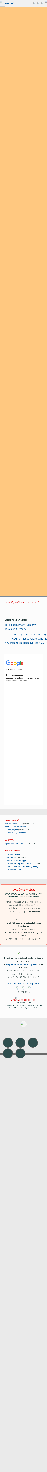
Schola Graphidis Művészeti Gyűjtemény (21, 866)
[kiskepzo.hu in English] (42, 3)
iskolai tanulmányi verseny (20, 624)
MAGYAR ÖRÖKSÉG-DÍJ (23, 1000)
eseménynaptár (17, 830)
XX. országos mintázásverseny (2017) (23, 642)
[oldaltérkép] (38, 3)
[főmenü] (46, 3)
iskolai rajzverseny (15, 629)
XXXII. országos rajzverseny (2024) (26, 638)
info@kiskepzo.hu (16, 983)
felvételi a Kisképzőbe (20, 824)
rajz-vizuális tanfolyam (14, 844)
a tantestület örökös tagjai (15, 860)
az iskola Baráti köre (13, 869)
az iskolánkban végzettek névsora (22, 863)
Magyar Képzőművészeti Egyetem (22, 964)
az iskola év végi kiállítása (15, 833)
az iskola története (12, 854)
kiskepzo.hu (33, 983)
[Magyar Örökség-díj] (23, 997)
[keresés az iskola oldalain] (34, 3)
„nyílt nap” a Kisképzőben (15, 827)
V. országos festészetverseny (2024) (26, 634)
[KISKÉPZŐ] (2, 3)
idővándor (15, 857)
